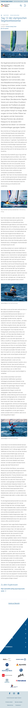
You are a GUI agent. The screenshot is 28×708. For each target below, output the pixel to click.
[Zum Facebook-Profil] (10, 693)
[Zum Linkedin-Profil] (18, 693)
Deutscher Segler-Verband (7, 1)
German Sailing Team (18, 1)
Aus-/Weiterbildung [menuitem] (7, 638)
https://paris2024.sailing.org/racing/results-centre (13, 590)
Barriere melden (18, 702)
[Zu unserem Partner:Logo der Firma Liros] (21, 670)
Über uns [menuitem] (4, 642)
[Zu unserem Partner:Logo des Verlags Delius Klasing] (7, 675)
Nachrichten (6, 15)
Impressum (18, 705)
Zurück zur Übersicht (14, 603)
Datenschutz (10, 705)
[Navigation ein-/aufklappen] (25, 5)
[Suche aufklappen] (21, 5)
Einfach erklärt (9, 702)
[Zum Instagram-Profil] (14, 693)
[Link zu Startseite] (1, 15)
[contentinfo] (14, 662)
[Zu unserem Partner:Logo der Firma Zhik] (21, 675)
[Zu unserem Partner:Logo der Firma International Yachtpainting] (21, 680)
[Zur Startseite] (6, 5)
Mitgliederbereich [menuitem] (7, 646)
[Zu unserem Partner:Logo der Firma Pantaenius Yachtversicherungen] (7, 670)
